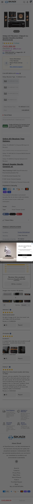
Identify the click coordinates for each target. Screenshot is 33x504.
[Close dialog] (32, 243)
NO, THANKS (25, 257)
